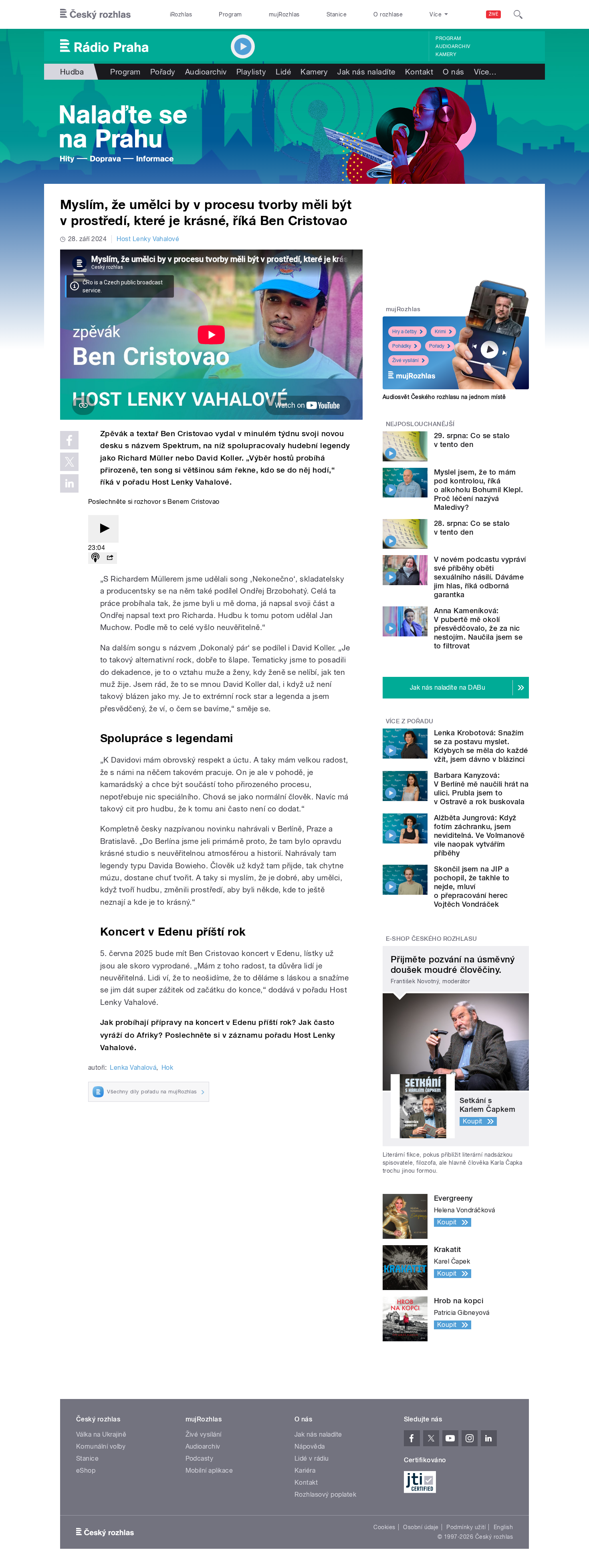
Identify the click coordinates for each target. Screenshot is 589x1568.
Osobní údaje (421, 1527)
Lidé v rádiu (311, 1458)
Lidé (283, 71)
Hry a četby (404, 331)
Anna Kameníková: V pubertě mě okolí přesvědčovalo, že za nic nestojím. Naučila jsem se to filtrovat (478, 628)
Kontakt (419, 71)
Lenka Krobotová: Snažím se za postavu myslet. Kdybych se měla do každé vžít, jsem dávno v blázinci (481, 746)
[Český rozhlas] (95, 14)
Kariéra (304, 1470)
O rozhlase (388, 14)
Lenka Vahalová (133, 1067)
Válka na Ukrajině (101, 1434)
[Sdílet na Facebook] (69, 440)
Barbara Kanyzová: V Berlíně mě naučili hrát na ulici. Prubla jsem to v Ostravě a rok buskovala (481, 788)
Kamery (446, 54)
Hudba (72, 71)
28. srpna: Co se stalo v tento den (472, 527)
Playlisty (251, 71)
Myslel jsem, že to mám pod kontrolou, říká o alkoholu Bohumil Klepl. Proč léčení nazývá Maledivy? (478, 489)
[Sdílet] (110, 558)
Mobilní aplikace (209, 1470)
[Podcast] (95, 558)
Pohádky (401, 346)
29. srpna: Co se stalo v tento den (472, 440)
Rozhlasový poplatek (325, 1494)
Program (230, 14)
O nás (453, 71)
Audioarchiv (453, 46)
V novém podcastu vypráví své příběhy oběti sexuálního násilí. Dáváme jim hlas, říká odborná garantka (480, 577)
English (503, 1527)
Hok (167, 1067)
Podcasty (200, 1458)
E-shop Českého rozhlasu (431, 938)
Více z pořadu (410, 721)
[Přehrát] (103, 529)
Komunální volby (100, 1446)
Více (485, 71)
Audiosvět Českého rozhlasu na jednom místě (444, 397)
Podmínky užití (466, 1527)
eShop (85, 1470)
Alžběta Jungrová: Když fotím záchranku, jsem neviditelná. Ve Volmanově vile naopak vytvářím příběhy (479, 835)
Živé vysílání (405, 360)
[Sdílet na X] (69, 462)
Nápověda (309, 1446)
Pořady (162, 71)
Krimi (440, 331)
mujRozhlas (284, 14)
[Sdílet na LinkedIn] (69, 483)
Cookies (384, 1527)
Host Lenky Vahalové (148, 239)
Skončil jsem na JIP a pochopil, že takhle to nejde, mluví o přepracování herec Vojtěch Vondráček (472, 886)
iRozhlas (181, 14)
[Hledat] (518, 14)
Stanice (337, 14)
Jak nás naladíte (366, 71)
